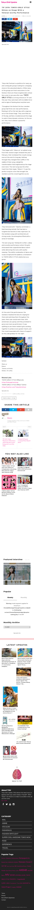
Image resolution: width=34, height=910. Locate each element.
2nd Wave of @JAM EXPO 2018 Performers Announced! (24, 469)
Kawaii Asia (4, 862)
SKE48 (12, 875)
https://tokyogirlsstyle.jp (10, 382)
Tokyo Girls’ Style (18, 393)
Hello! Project (6, 887)
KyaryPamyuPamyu (21, 866)
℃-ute (18, 883)
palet (17, 870)
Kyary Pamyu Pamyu (11, 870)
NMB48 (18, 887)
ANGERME (30, 870)
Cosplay (13, 887)
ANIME (4, 823)
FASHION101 (7, 830)
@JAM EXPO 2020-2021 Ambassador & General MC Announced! (10, 758)
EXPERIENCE (7, 844)
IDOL (4, 820)
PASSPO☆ (13, 879)
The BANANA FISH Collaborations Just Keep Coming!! (24, 727)
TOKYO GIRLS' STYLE (9, 398)
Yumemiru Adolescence (12, 858)
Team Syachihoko (10, 866)
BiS (16, 866)
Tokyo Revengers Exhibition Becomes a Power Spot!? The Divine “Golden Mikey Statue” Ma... (23, 681)
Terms (3, 893)
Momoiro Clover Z (25, 862)
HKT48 (3, 866)
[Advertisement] (17, 62)
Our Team (4, 800)
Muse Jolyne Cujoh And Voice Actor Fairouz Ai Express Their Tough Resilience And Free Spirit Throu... (25, 661)
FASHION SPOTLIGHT (10, 834)
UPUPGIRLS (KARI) (20, 875)
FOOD (4, 841)
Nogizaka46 (21, 879)
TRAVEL (5, 848)
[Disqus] (17, 524)
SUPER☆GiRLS (5, 883)
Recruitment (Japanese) (7, 898)
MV (7, 874)
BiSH (21, 883)
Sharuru (17, 16)
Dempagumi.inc (24, 858)
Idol (4, 16)
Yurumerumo (13, 883)
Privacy (3, 895)
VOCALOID (6, 827)
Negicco (3, 875)
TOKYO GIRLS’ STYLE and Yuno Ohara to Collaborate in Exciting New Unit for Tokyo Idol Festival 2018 (9, 469)
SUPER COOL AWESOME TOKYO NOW (16, 837)
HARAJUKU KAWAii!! (13, 862)
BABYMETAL (26, 883)
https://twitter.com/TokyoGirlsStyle (14, 387)
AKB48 (23, 870)
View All (27, 559)
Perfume (3, 858)
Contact (3, 900)
